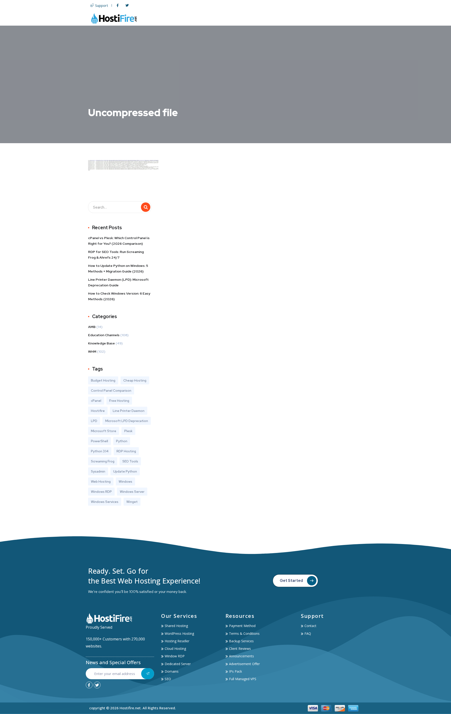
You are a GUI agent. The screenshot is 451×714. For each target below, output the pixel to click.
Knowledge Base (101, 343)
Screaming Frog (102, 461)
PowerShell (99, 441)
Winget (132, 502)
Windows (125, 481)
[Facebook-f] (89, 685)
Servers (246, 18)
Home (195, 18)
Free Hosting (119, 400)
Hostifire (98, 411)
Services (302, 18)
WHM (92, 351)
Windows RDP (101, 491)
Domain (270, 18)
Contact (354, 18)
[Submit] (147, 673)
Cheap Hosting (134, 380)
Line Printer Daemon (128, 411)
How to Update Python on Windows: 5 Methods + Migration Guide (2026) (118, 268)
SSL (286, 18)
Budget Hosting (103, 380)
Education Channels (104, 335)
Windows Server (132, 491)
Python (121, 441)
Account (328, 18)
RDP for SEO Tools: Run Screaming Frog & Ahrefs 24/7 (116, 255)
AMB (92, 327)
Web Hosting (217, 18)
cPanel (96, 400)
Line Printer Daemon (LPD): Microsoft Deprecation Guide (118, 282)
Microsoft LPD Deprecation (126, 421)
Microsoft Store (103, 431)
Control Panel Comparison (111, 390)
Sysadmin (98, 471)
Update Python (125, 471)
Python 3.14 (100, 451)
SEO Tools (130, 461)
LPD (94, 421)
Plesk (128, 431)
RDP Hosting (126, 451)
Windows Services (104, 502)
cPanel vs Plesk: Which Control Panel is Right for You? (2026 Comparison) (119, 241)
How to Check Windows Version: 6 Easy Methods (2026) (119, 296)
